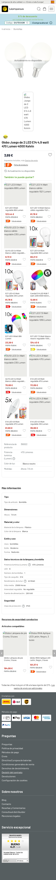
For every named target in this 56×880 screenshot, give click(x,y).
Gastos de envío (31, 160)
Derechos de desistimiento (15, 768)
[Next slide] (33, 111)
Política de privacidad (12, 748)
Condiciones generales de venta (18, 764)
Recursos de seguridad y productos (20, 619)
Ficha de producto (21, 165)
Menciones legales (11, 816)
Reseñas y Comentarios (13, 808)
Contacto (6, 804)
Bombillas (17, 29)
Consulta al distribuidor (13, 812)
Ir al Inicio (6, 29)
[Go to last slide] (1, 653)
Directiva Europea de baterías (16, 760)
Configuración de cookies (14, 780)
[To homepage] (13, 9)
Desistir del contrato (12, 772)
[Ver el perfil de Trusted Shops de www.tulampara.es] (28, 848)
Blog (4, 800)
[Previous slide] (22, 111)
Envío (4, 756)
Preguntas (7, 744)
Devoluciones (9, 776)
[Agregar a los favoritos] (50, 154)
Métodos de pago (10, 752)
